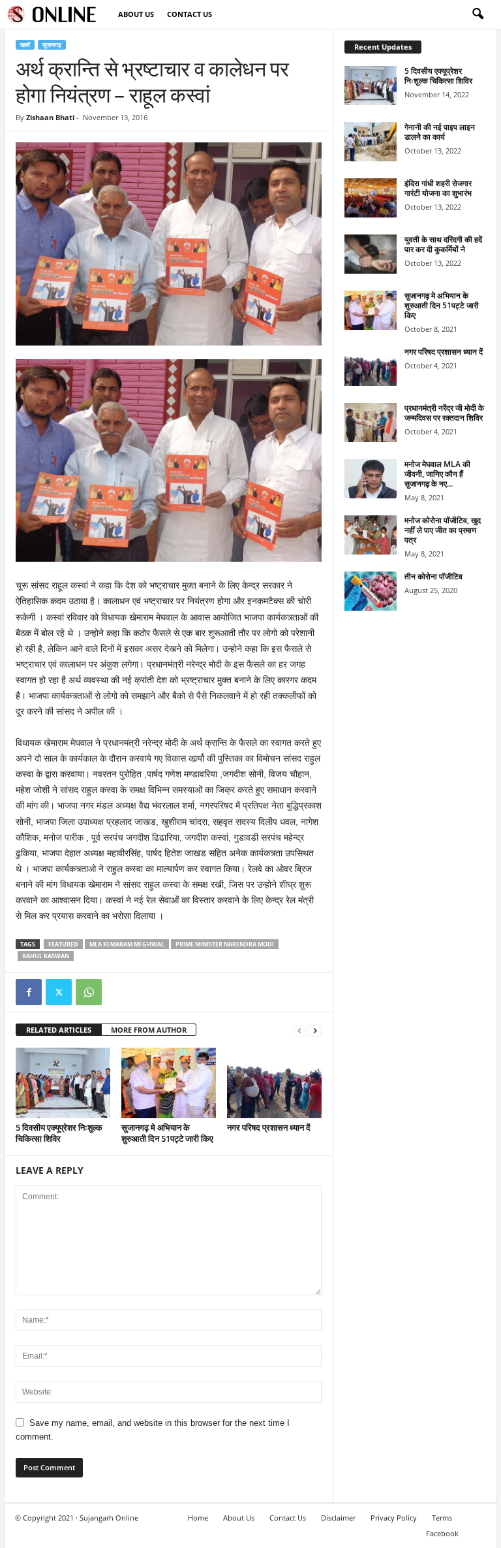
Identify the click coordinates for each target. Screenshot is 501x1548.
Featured (63, 944)
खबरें (25, 44)
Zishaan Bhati (50, 117)
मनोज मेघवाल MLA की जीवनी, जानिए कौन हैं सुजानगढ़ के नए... (437, 474)
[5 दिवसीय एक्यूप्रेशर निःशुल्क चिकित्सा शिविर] (63, 1083)
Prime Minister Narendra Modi (224, 944)
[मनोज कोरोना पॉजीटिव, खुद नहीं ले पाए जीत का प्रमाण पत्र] (370, 535)
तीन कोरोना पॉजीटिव (433, 576)
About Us (136, 14)
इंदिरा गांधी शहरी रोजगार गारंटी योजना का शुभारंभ (438, 188)
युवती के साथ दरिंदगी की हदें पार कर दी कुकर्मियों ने (443, 244)
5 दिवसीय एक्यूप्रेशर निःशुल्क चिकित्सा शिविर (59, 1132)
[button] (477, 14)
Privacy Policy (394, 1518)
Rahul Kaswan (45, 956)
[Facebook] (29, 992)
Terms (442, 1518)
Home (198, 1518)
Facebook (442, 1533)
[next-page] (315, 1030)
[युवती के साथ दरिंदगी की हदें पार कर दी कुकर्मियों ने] (370, 254)
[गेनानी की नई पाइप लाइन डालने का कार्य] (370, 141)
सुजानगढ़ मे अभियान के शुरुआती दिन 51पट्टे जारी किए (167, 1132)
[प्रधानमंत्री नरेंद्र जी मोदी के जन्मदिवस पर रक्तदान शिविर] (370, 422)
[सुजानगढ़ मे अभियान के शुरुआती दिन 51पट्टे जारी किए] (168, 1083)
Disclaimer (338, 1518)
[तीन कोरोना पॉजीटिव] (370, 591)
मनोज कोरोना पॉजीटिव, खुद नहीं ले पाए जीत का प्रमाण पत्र (442, 530)
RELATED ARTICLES (58, 1030)
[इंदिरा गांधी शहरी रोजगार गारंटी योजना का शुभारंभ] (370, 198)
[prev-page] (299, 1030)
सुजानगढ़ (51, 44)
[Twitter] (59, 992)
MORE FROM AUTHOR (149, 1030)
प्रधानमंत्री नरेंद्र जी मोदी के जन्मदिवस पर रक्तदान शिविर (444, 412)
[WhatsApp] (89, 992)
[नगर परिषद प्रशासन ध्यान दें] (274, 1083)
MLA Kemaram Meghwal (126, 944)
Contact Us (189, 14)
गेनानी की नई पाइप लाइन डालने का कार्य (439, 131)
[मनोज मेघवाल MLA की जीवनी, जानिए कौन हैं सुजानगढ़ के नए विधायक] (370, 478)
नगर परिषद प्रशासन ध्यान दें (269, 1127)
